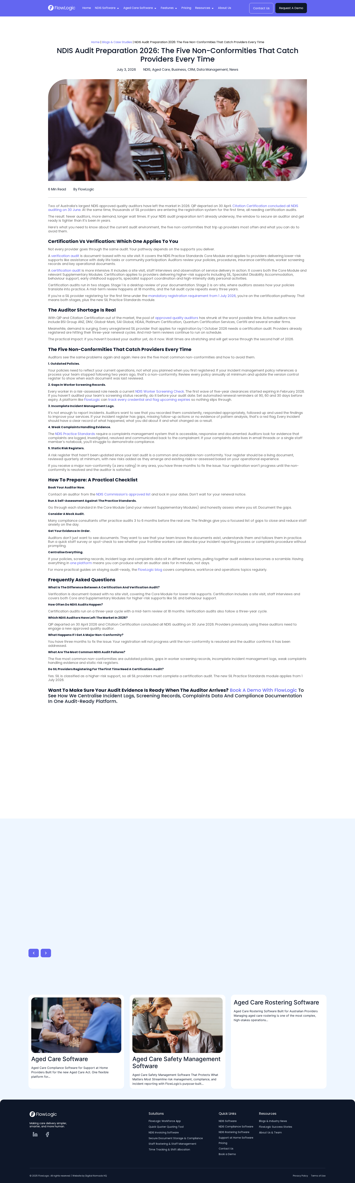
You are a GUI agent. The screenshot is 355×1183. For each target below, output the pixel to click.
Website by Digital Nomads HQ (89, 1175)
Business (179, 69)
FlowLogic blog (150, 569)
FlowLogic (92, 399)
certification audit (66, 270)
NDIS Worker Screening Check (159, 391)
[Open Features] (176, 8)
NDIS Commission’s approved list (123, 494)
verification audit (65, 255)
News (233, 69)
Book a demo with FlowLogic (263, 690)
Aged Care (161, 69)
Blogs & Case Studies (117, 42)
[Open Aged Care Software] (155, 8)
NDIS (147, 69)
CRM (191, 69)
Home (95, 42)
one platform (81, 563)
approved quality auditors (176, 317)
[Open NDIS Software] (117, 8)
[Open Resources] (212, 8)
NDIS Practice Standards (75, 433)
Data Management (212, 69)
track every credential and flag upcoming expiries (149, 399)
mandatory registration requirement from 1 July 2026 (192, 295)
